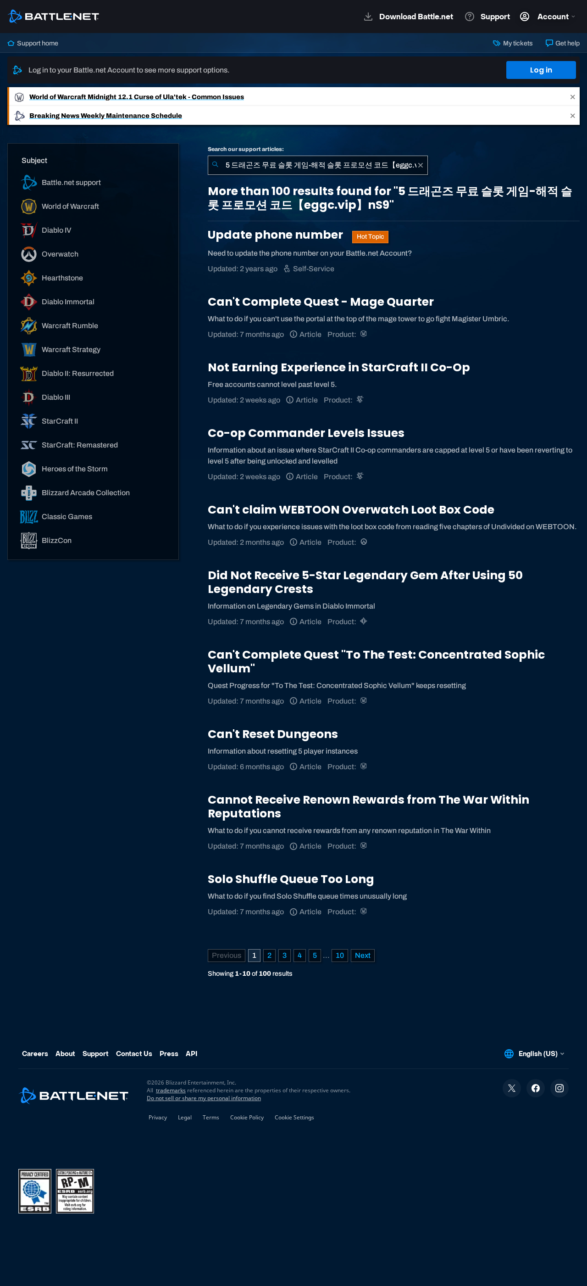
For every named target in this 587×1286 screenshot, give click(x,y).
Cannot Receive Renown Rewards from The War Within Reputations (368, 807)
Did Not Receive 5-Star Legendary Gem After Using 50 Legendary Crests (365, 582)
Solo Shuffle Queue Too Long (291, 879)
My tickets (517, 43)
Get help (567, 43)
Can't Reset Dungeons (273, 734)
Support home (37, 43)
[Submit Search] (215, 165)
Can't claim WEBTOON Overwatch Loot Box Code (351, 510)
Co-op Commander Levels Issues (306, 433)
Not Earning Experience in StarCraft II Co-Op (339, 367)
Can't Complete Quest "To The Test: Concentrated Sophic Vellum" (376, 662)
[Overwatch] (364, 542)
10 (340, 955)
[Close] (573, 96)
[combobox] (318, 165)
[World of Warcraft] (364, 334)
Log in (541, 70)
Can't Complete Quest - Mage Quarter (321, 302)
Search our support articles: (246, 149)
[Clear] (420, 165)
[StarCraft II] (360, 400)
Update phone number (276, 235)
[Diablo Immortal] (364, 622)
